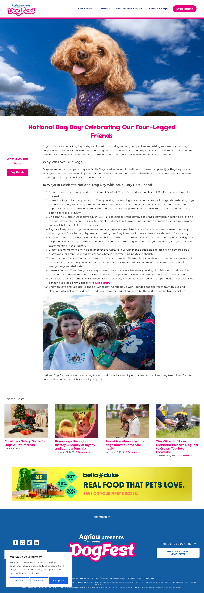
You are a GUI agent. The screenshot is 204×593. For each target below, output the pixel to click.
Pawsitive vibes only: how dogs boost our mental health (125, 445)
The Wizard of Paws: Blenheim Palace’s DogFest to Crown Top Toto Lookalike (177, 447)
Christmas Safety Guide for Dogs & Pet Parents (25, 443)
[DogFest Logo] (21, 4)
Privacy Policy (148, 578)
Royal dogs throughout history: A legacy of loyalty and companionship (75, 445)
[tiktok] (29, 542)
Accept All (58, 580)
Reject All (39, 580)
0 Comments (83, 452)
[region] (39, 569)
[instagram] (22, 542)
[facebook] (15, 542)
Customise (19, 580)
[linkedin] (36, 542)
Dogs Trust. (102, 282)
